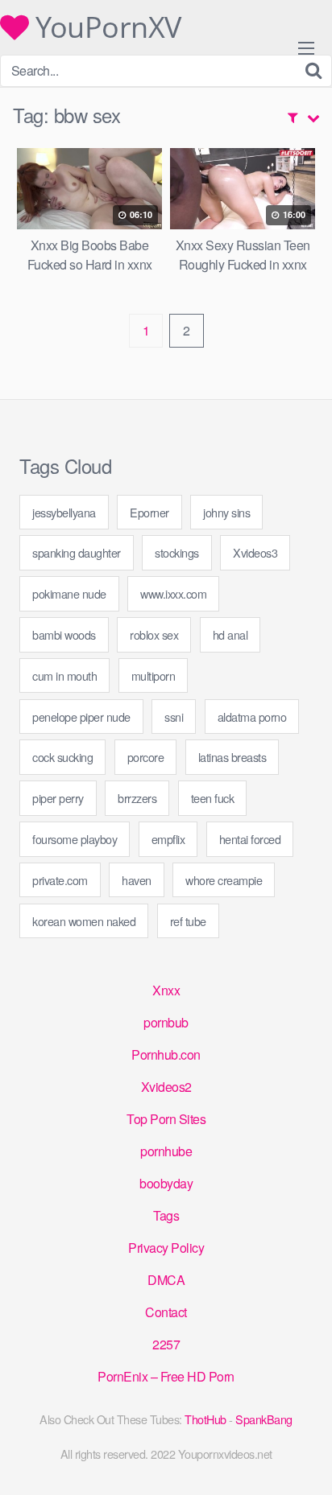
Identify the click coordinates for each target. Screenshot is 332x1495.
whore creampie (223, 879)
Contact (166, 1312)
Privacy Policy (166, 1247)
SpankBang (264, 1419)
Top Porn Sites (166, 1119)
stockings (177, 552)
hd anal (230, 634)
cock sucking (62, 756)
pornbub (166, 1022)
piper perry (58, 797)
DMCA (166, 1280)
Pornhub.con (166, 1054)
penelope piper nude (81, 716)
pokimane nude (69, 593)
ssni (173, 716)
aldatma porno (252, 716)
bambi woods (64, 634)
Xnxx (166, 990)
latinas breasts (232, 756)
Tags (166, 1215)
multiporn (153, 675)
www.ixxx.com (173, 593)
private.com (60, 879)
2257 (166, 1344)
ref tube (188, 920)
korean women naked (83, 920)
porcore (145, 756)
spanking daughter (76, 552)
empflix (168, 838)
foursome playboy (74, 838)
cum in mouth (64, 675)
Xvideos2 (166, 1086)
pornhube (166, 1151)
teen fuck (212, 797)
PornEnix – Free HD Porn (166, 1376)
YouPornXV (105, 27)
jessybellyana (64, 512)
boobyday (166, 1183)
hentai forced (250, 838)
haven (136, 879)
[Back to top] (304, 1459)
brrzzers (137, 797)
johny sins (226, 512)
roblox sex (154, 634)
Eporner (149, 512)
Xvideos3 (255, 552)
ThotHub (205, 1419)
